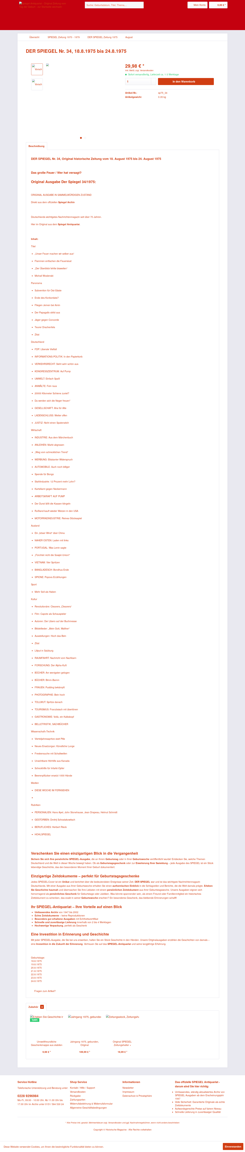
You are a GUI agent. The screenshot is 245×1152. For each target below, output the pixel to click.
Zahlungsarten (77, 1099)
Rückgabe (75, 1095)
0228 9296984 (28, 1096)
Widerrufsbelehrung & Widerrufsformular (91, 1103)
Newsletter (128, 1087)
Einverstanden (233, 1146)
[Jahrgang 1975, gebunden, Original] (84, 1026)
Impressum (128, 1091)
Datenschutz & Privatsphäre (137, 1095)
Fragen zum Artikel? (45, 991)
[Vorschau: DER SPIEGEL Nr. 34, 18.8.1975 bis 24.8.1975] (37, 84)
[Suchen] (141, 5)
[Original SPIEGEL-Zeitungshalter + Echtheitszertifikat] (122, 1026)
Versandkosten (78, 1091)
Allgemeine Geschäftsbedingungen (88, 1107)
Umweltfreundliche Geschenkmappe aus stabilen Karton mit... (46, 1043)
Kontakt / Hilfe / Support (82, 1087)
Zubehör (35, 1007)
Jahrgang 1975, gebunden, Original (84, 1043)
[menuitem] (114, 5)
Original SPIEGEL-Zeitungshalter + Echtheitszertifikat (122, 1043)
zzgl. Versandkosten (144, 70)
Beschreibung (36, 146)
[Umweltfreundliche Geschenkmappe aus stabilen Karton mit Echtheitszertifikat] (46, 1026)
